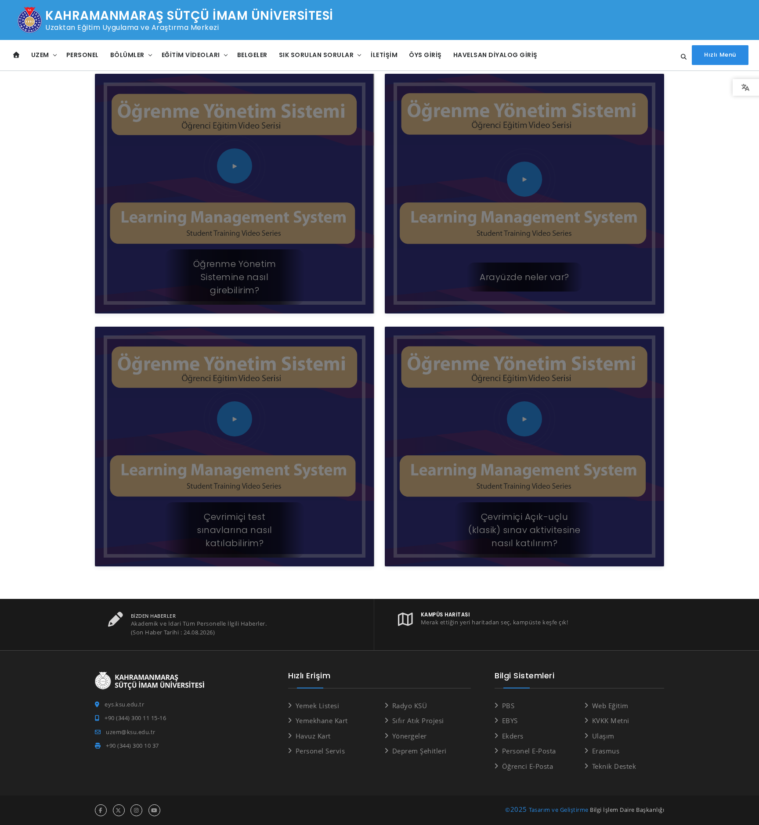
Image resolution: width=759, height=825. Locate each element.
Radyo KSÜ (409, 705)
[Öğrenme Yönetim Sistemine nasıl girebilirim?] (234, 200)
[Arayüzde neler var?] (524, 200)
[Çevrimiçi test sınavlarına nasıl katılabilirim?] (234, 453)
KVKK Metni (610, 720)
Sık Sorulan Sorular (316, 54)
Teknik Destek (614, 766)
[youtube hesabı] (154, 810)
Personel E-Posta (529, 750)
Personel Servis (320, 750)
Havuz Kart (313, 735)
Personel (82, 54)
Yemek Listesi (317, 705)
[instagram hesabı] (136, 810)
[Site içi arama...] (681, 57)
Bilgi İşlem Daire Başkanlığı (627, 810)
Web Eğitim (610, 705)
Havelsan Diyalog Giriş (495, 54)
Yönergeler (409, 735)
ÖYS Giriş (425, 54)
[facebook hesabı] (100, 810)
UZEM (40, 54)
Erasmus (605, 750)
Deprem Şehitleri (419, 750)
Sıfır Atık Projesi (418, 720)
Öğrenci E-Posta (527, 766)
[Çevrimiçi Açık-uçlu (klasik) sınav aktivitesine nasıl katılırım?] (524, 453)
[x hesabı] (118, 810)
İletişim (384, 54)
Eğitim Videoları (191, 54)
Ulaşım (603, 735)
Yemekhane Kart (322, 720)
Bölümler (127, 54)
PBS (508, 705)
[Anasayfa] (16, 55)
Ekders (513, 735)
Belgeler (252, 54)
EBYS (510, 720)
